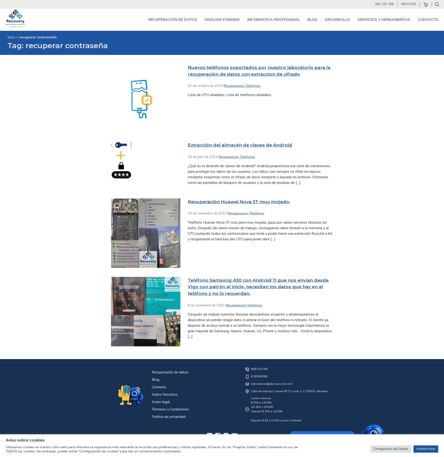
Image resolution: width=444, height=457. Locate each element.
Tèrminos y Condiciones (170, 409)
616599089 (259, 376)
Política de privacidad (168, 416)
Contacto (159, 387)
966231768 (259, 369)
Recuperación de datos (170, 372)
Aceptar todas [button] (425, 449)
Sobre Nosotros (165, 394)
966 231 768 (384, 4)
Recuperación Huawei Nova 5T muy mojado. (239, 201)
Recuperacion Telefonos (242, 85)
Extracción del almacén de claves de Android (240, 145)
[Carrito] (425, 4)
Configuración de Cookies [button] (390, 449)
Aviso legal (161, 401)
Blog (155, 379)
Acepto (321, 386)
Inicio (11, 37)
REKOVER (408, 4)
